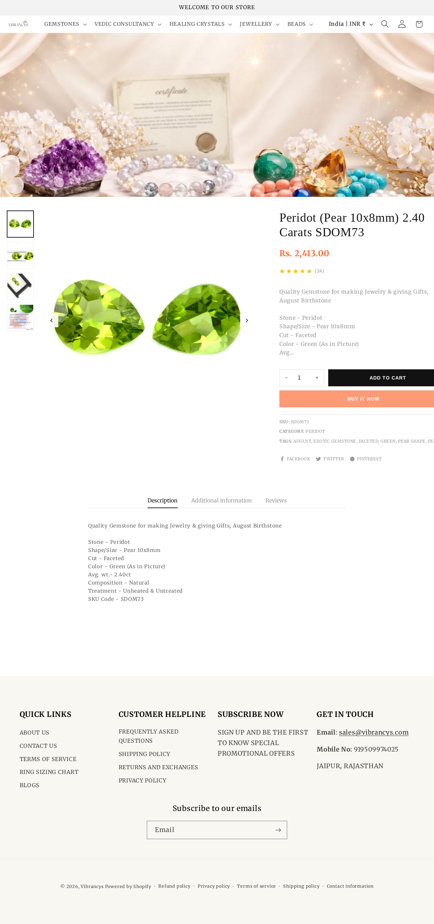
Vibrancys (92, 886)
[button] (65, 24)
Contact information (350, 886)
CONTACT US (38, 745)
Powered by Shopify (128, 886)
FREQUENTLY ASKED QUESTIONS (149, 736)
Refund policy (174, 886)
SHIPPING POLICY (144, 754)
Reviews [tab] (276, 500)
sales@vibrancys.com (374, 732)
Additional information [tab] (221, 500)
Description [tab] (162, 500)
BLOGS (30, 785)
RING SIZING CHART (49, 772)
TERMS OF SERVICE (48, 759)
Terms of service (256, 886)
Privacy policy (214, 886)
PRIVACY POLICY (142, 780)
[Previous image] (51, 320)
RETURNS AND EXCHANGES (158, 767)
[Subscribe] (278, 830)
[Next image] (247, 320)
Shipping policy (301, 886)
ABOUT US (35, 732)
